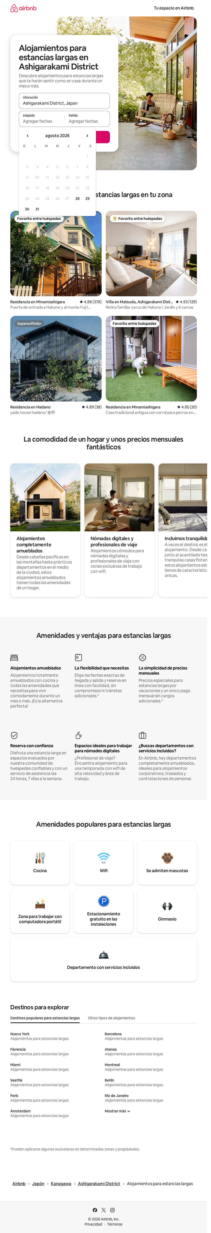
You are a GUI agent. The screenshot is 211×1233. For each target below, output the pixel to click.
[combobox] (64, 103)
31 (37, 209)
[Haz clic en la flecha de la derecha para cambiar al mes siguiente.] (87, 135)
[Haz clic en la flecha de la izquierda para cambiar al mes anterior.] (27, 135)
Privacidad (93, 1224)
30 (27, 209)
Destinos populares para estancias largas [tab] (45, 1018)
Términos (114, 1224)
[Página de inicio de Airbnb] (23, 8)
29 (87, 198)
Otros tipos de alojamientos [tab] (111, 1018)
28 (77, 198)
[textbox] (41, 121)
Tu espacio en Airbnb (174, 8)
